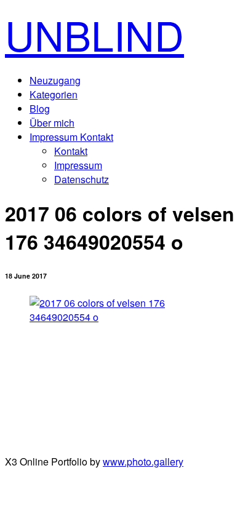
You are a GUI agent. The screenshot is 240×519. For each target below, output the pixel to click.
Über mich (52, 123)
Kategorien (54, 94)
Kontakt (70, 151)
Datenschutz (81, 179)
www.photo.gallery (143, 461)
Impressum (78, 165)
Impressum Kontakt (71, 137)
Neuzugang (55, 80)
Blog (40, 108)
